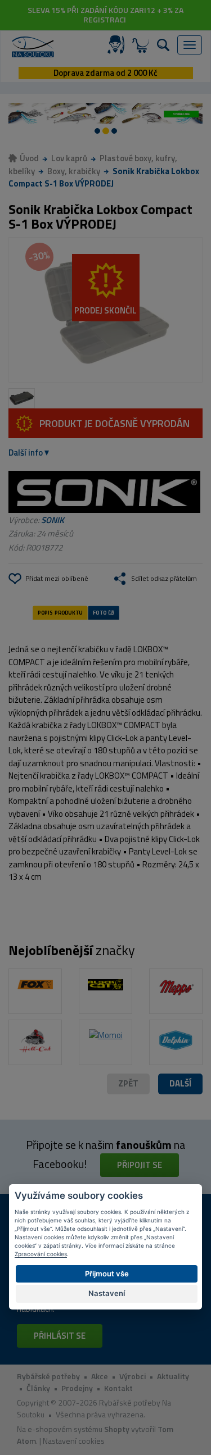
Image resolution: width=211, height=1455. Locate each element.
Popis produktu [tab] (60, 612)
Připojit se (139, 1164)
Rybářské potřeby (48, 1376)
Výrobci (132, 1376)
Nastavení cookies (74, 1441)
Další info (25, 452)
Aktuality (173, 1376)
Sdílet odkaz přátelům (164, 578)
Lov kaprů (69, 158)
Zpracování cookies (41, 1254)
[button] (180, 1084)
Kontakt (118, 1388)
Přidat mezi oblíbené (56, 578)
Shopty (116, 1429)
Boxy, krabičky (73, 171)
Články (38, 1388)
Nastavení (106, 1293)
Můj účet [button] (118, 44)
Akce (99, 1376)
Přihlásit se (60, 1335)
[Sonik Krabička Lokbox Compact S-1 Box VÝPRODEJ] (105, 310)
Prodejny (77, 1388)
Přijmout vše (107, 1273)
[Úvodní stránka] (33, 47)
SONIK (52, 519)
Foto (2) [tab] (103, 612)
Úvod (29, 158)
